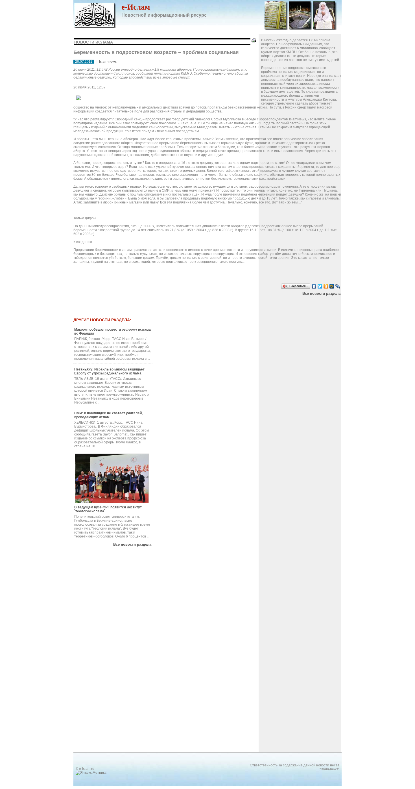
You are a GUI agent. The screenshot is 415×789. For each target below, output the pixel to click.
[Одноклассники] (326, 286)
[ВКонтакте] (314, 286)
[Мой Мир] (332, 286)
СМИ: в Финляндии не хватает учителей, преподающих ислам (108, 415)
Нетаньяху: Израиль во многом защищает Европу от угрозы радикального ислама (109, 371)
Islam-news (108, 62)
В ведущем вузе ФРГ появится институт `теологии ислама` (108, 509)
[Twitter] (320, 286)
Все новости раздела (321, 293)
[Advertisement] (187, 302)
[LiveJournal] (338, 286)
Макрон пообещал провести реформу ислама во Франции (112, 331)
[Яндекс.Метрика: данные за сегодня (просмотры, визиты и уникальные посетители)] (91, 773)
